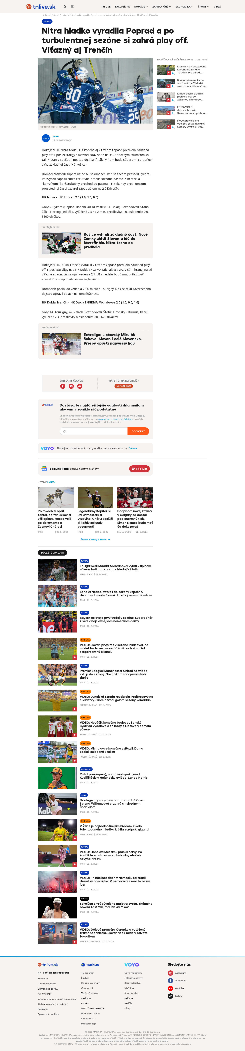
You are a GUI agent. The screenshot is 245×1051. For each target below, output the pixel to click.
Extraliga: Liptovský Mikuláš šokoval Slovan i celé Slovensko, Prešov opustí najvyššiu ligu (113, 339)
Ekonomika (183, 6)
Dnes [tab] (190, 59)
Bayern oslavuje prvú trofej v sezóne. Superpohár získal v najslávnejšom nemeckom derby (116, 619)
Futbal (84, 561)
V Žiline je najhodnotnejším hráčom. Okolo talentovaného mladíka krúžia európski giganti (114, 827)
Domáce (139, 6)
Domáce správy (47, 983)
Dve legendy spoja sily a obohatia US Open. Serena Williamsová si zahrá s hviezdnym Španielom (112, 804)
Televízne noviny (133, 978)
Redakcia (43, 1009)
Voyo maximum (133, 973)
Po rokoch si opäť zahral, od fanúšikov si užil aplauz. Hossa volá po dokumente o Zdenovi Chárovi (55, 519)
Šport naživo (131, 993)
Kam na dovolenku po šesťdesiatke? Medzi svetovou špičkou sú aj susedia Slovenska (191, 83)
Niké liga (85, 640)
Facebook (180, 980)
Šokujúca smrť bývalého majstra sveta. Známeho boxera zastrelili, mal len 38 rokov (116, 905)
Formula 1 (86, 769)
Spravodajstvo (132, 983)
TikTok (178, 996)
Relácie (128, 998)
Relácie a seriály (90, 983)
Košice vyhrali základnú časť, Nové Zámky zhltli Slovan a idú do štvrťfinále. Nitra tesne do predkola (116, 241)
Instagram (180, 973)
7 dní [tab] (204, 59)
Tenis (83, 795)
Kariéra (85, 1003)
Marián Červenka (90, 941)
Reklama (86, 998)
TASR (55, 136)
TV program (87, 973)
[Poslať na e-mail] (71, 386)
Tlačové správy (89, 993)
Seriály (128, 1003)
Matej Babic (124, 532)
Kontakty (43, 978)
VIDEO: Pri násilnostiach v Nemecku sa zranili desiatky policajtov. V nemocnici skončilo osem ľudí (115, 881)
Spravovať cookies (48, 1014)
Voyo (133, 448)
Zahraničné (160, 6)
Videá (217, 6)
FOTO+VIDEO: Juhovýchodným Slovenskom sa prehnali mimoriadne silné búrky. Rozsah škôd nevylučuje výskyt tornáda (191, 110)
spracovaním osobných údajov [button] (115, 419)
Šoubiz (84, 978)
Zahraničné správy (48, 988)
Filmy (127, 1008)
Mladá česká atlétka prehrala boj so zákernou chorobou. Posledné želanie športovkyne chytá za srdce (190, 96)
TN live (105, 6)
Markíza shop (88, 1023)
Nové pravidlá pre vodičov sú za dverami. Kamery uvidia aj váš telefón (191, 123)
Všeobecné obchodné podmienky (57, 999)
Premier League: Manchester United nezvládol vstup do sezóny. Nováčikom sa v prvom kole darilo (114, 674)
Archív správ (44, 993)
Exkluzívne (122, 6)
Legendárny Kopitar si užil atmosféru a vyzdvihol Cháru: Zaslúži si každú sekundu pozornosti (95, 519)
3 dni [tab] (197, 59)
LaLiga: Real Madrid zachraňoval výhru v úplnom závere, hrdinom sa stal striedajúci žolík (115, 567)
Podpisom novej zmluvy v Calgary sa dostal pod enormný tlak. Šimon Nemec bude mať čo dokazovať (135, 519)
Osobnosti (87, 988)
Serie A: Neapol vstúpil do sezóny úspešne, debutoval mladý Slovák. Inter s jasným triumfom (116, 593)
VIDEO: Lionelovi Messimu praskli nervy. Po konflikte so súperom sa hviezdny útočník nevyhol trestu (111, 855)
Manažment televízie (92, 1008)
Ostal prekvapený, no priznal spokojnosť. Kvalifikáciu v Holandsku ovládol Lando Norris (113, 776)
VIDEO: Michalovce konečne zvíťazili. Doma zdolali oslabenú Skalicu (111, 750)
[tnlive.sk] (40, 6)
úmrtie (84, 899)
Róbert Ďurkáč (88, 705)
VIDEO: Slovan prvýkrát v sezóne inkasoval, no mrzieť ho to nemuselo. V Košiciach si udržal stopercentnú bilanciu (114, 648)
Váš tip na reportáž (56, 972)
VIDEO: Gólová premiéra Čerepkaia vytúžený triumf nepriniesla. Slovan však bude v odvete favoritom (114, 933)
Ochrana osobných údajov (53, 1004)
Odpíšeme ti (88, 1018)
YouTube (179, 988)
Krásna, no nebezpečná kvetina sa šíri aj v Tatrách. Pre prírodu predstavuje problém (191, 69)
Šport (202, 6)
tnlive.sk (47, 15)
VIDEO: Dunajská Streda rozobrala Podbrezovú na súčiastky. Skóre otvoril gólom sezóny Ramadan (116, 698)
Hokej (65, 15)
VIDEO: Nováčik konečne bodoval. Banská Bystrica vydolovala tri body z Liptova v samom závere (115, 726)
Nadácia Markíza (90, 1013)
